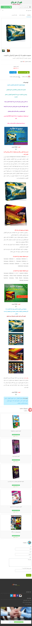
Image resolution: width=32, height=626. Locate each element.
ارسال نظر (29, 575)
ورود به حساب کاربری (19, 622)
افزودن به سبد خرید (22, 72)
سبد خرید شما (6, 7)
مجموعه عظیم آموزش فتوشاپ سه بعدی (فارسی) (16, 481)
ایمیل (30, 551)
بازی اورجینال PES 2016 (16, 532)
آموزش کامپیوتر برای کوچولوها (16, 431)
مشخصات (29, 15)
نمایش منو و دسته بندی (24, 7)
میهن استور (9, 401)
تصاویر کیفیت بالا (16, 401)
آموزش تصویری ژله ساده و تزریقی (16, 506)
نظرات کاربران (14, 15)
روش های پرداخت (28, 604)
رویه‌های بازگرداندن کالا (27, 602)
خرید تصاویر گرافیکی (12, 398)
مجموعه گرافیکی (20, 398)
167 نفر (11, 72)
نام (30, 546)
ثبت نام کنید (11, 622)
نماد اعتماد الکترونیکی (27, 600)
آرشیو (26, 410)
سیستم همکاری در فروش (23, 403)
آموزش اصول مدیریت (16, 456)
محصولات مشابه (22, 15)
